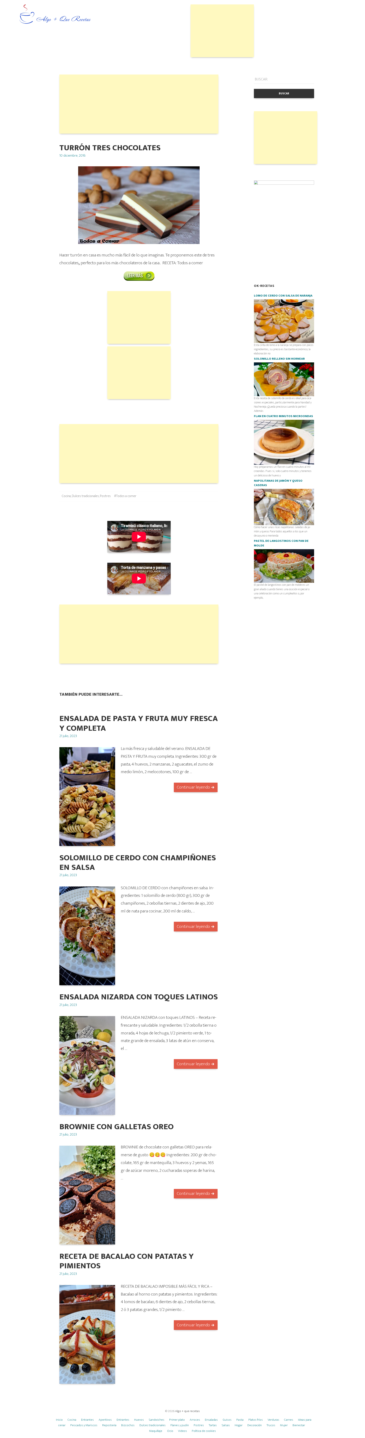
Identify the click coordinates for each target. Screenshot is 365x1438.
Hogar (238, 1425)
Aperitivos (105, 1419)
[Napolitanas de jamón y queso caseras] (284, 507)
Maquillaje (155, 1431)
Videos (182, 1431)
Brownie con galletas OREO (116, 1127)
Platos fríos (255, 1419)
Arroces (195, 1419)
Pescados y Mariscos (83, 1425)
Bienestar (299, 1425)
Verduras (273, 1419)
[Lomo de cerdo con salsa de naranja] (284, 321)
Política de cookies (204, 1431)
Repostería (109, 1425)
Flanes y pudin (179, 1425)
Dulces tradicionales (85, 496)
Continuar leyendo (193, 787)
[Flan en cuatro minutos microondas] (284, 442)
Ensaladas (211, 1419)
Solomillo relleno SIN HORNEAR (279, 358)
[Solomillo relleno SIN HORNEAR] (284, 379)
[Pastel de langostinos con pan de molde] (284, 566)
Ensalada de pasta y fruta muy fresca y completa (138, 723)
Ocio (170, 1431)
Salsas (226, 1425)
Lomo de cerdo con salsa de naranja (283, 295)
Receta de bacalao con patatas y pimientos (126, 1261)
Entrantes (87, 1419)
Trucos (271, 1425)
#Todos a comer (125, 496)
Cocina (66, 496)
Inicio (59, 1419)
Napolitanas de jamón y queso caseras (278, 483)
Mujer (284, 1425)
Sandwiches (156, 1419)
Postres (105, 496)
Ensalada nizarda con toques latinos (138, 997)
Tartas (213, 1425)
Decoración (254, 1425)
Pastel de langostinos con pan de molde (281, 543)
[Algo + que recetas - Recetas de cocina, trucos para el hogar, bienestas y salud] (55, 14)
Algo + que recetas (187, 1411)
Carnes (288, 1419)
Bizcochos (128, 1425)
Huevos (139, 1419)
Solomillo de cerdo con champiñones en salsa (137, 862)
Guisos (227, 1419)
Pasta (240, 1419)
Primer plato (177, 1419)
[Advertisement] (222, 30)
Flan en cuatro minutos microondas (283, 416)
